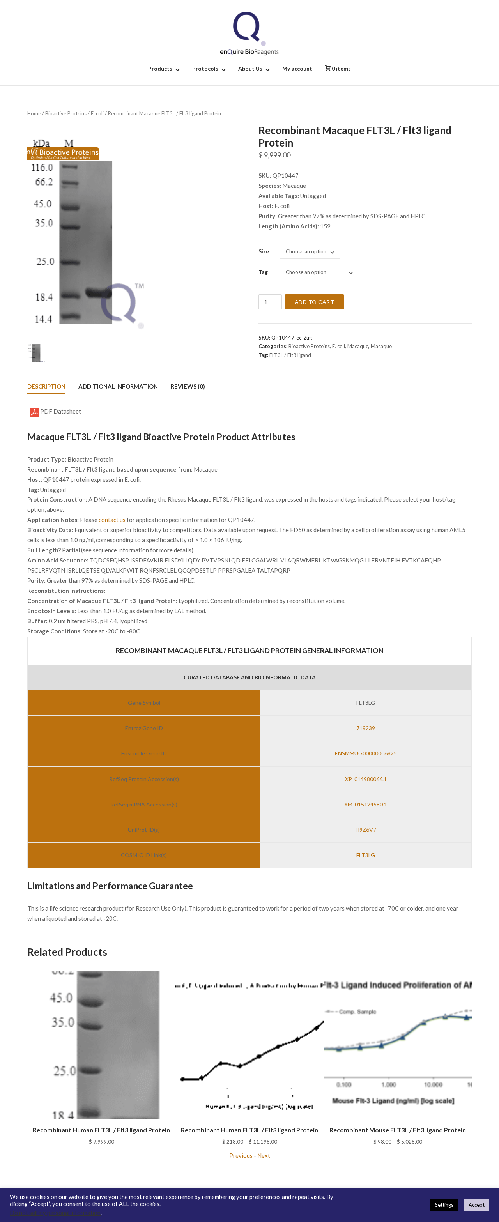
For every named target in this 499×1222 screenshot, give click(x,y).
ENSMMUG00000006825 (366, 753)
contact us (112, 519)
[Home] (249, 32)
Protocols (205, 68)
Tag (263, 272)
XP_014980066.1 (366, 779)
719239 (365, 728)
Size (263, 251)
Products (160, 68)
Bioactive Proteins (66, 113)
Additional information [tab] (118, 386)
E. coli (97, 113)
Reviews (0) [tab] (188, 386)
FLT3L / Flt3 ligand (290, 355)
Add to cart (314, 302)
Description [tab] (46, 386)
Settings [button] (444, 1205)
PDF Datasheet (60, 411)
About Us (250, 68)
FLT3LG (365, 855)
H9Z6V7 (366, 829)
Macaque (357, 346)
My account (297, 68)
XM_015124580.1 (365, 804)
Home (34, 113)
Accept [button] (477, 1205)
